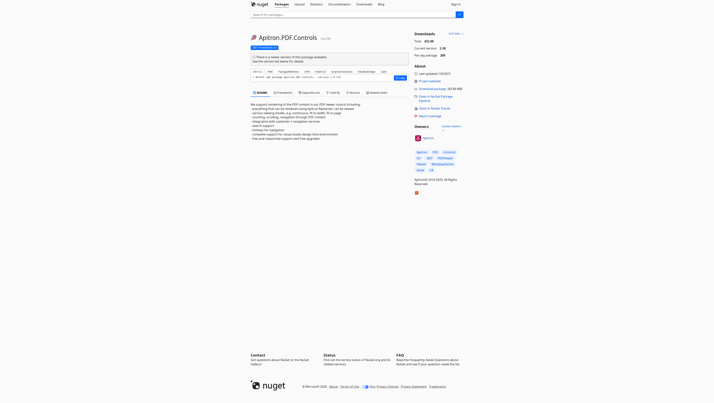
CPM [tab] (307, 71)
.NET (429, 158)
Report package (430, 116)
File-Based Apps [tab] (366, 71)
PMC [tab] (270, 71)
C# (431, 170)
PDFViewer (445, 158)
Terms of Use (349, 387)
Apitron (428, 138)
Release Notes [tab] (378, 92)
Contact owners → (451, 128)
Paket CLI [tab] (320, 71)
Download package (432, 89)
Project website (430, 81)
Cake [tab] (383, 71)
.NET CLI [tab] (257, 71)
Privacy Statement (414, 387)
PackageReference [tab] (289, 71)
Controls (449, 152)
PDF (435, 152)
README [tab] (261, 92)
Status (329, 355)
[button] (400, 78)
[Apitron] (418, 138)
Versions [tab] (354, 92)
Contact (258, 355)
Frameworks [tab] (284, 92)
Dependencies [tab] (310, 92)
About (333, 387)
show (420, 170)
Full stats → (456, 33)
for (419, 158)
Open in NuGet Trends (434, 108)
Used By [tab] (334, 92)
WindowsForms (443, 164)
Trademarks (437, 387)
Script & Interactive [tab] (341, 71)
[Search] (459, 14)
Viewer (421, 164)
